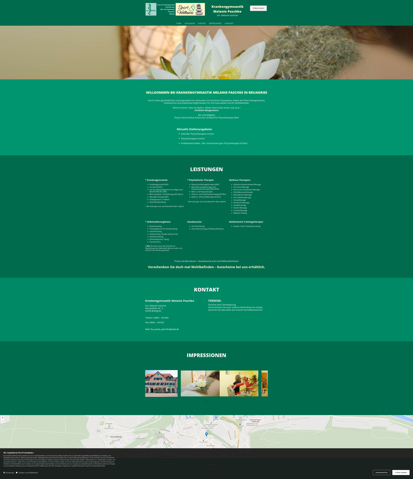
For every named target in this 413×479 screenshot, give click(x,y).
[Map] (206, 436)
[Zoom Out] (2, 421)
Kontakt (202, 23)
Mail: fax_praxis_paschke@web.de (162, 329)
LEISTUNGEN (190, 23)
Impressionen (215, 23)
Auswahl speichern (382, 472)
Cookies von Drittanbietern (28, 473)
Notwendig (10, 473)
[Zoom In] (2, 417)
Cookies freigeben (401, 472)
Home (178, 23)
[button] (258, 8)
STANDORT (229, 23)
